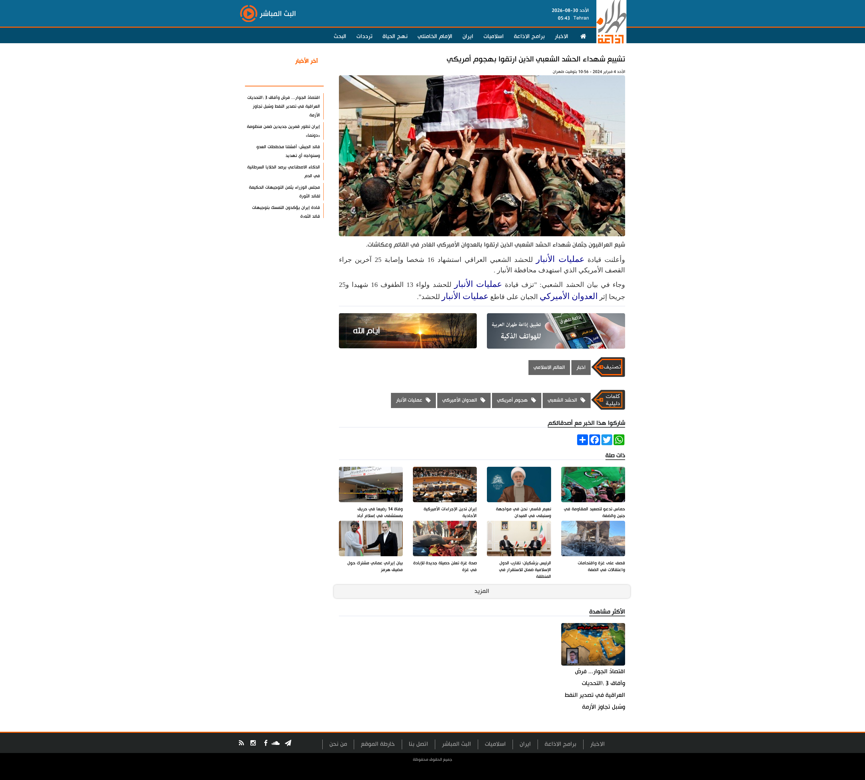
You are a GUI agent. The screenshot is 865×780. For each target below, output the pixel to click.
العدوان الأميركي (569, 296)
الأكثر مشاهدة (300, 77)
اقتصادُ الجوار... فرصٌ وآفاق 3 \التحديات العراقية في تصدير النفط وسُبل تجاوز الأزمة (595, 689)
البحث (340, 36)
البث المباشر (456, 744)
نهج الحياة (394, 36)
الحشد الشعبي (562, 400)
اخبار (581, 367)
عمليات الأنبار (560, 259)
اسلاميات (494, 36)
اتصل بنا (418, 744)
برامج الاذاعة (529, 36)
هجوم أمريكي (512, 400)
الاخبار (561, 36)
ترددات (364, 36)
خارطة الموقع (378, 744)
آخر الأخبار (306, 61)
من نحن (338, 744)
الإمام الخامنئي (435, 36)
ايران (468, 36)
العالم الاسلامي (549, 367)
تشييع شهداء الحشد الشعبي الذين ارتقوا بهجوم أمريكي (536, 59)
